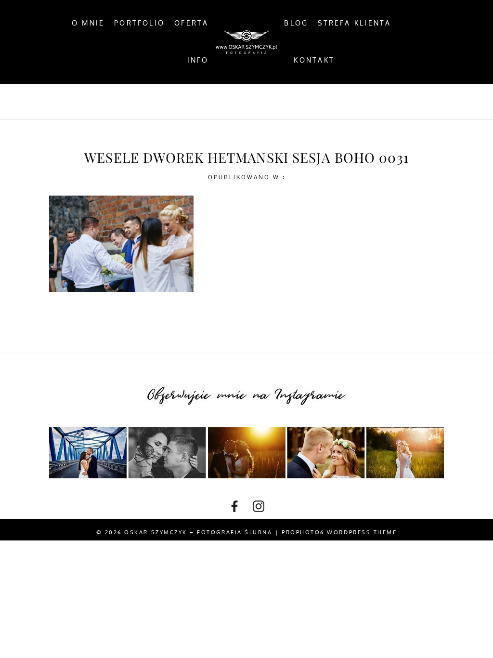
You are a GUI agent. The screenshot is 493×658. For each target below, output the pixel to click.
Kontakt (314, 60)
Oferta (191, 23)
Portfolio (139, 23)
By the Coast (200, 101)
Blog (296, 23)
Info (198, 60)
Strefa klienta (354, 23)
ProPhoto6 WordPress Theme (339, 532)
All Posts (134, 101)
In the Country (344, 101)
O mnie (88, 23)
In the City (270, 101)
